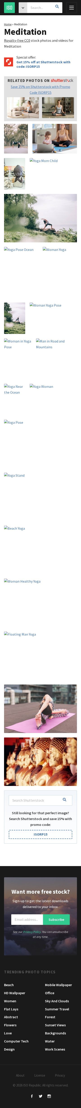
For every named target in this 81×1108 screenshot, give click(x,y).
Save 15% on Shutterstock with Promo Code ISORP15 (40, 89)
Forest (50, 1017)
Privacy (60, 1075)
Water (50, 1041)
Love (8, 1033)
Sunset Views (55, 1025)
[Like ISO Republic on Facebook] (32, 1097)
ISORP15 (40, 834)
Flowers (10, 1025)
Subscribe (56, 919)
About (20, 1075)
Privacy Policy (32, 932)
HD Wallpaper (14, 993)
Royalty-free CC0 (17, 40)
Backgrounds (55, 1033)
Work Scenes (55, 1049)
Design (9, 1049)
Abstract (11, 1017)
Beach (9, 985)
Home (7, 24)
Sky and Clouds (57, 1001)
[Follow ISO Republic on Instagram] (49, 1097)
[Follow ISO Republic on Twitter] (40, 1097)
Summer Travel (57, 1009)
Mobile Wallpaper (58, 985)
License (39, 1075)
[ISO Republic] (9, 7)
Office (49, 993)
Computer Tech (16, 1041)
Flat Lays (11, 1009)
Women (10, 1001)
